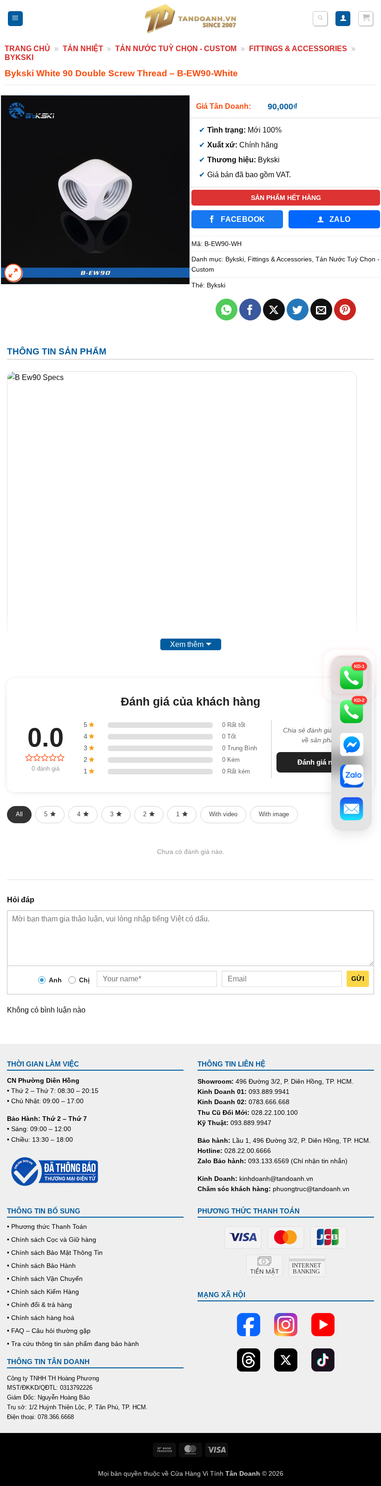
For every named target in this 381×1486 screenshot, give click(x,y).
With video (223, 814)
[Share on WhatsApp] (226, 309)
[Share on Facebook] (250, 309)
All (19, 814)
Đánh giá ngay (320, 762)
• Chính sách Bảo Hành (41, 1265)
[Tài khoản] (342, 19)
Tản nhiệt (83, 49)
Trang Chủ (27, 49)
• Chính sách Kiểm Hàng (43, 1291)
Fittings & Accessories (298, 49)
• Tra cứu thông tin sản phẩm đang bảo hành (73, 1343)
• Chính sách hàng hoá (40, 1317)
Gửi (357, 978)
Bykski (19, 57)
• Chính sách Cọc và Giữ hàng (51, 1239)
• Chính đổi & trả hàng (39, 1304)
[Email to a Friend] (321, 309)
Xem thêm (187, 644)
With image (274, 814)
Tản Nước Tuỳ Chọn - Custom (175, 49)
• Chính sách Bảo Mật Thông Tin (55, 1252)
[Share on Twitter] (298, 309)
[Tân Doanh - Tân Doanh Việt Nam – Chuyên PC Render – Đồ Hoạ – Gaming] (190, 18)
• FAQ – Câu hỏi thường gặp (49, 1330)
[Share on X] (274, 309)
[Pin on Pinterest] (345, 309)
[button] (15, 19)
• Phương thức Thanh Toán (47, 1226)
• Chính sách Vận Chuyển (45, 1278)
